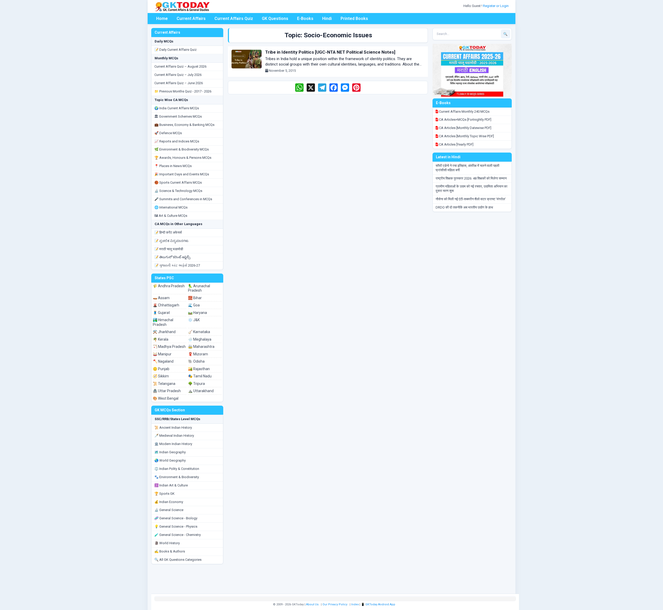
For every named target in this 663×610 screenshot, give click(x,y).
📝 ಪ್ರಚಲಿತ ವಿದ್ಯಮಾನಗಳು (171, 241)
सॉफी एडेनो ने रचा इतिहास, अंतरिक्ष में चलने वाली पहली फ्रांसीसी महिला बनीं (467, 168)
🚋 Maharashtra (201, 347)
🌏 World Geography (170, 460)
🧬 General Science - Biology (175, 518)
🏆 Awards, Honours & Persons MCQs (182, 158)
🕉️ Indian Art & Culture (171, 485)
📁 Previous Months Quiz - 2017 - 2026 (182, 91)
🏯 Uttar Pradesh (167, 391)
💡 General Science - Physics (175, 526)
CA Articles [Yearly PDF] (455, 144)
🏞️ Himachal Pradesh (163, 322)
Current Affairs (191, 18)
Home (162, 18)
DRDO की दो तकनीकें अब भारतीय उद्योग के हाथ (464, 207)
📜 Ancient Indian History (173, 427)
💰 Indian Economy (168, 502)
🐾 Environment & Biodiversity (176, 477)
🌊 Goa (194, 305)
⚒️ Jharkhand (164, 332)
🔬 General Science (168, 510)
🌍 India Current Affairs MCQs (176, 108)
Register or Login (496, 6)
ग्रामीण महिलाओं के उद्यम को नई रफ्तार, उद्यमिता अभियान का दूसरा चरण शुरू (471, 188)
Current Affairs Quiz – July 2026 (177, 75)
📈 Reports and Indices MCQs (176, 141)
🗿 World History (167, 543)
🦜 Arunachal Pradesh (199, 288)
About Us (312, 604)
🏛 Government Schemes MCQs (178, 116)
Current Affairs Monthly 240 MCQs (463, 111)
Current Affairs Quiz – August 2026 (180, 66)
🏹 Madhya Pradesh (169, 347)
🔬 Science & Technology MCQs (178, 191)
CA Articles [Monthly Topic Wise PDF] (466, 136)
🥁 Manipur (162, 354)
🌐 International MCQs (171, 207)
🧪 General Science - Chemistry (177, 535)
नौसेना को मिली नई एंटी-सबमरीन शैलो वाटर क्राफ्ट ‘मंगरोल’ (471, 199)
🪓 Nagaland (163, 361)
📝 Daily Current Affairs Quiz (175, 50)
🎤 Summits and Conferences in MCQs (183, 199)
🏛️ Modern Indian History (173, 444)
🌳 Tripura (196, 384)
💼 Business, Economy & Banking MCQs (184, 125)
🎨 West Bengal (165, 398)
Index (355, 604)
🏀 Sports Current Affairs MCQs (178, 182)
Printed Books (354, 18)
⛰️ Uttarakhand (201, 391)
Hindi (327, 18)
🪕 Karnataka (199, 332)
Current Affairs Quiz (233, 18)
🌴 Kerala (160, 339)
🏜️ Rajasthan (199, 369)
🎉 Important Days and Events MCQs (181, 174)
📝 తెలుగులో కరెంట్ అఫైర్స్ (172, 257)
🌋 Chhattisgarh (166, 305)
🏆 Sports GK (164, 494)
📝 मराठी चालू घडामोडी (168, 249)
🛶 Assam (161, 298)
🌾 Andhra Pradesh (169, 286)
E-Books (305, 18)
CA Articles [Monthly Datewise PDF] (464, 128)
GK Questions (275, 18)
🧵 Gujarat (161, 313)
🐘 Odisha (196, 361)
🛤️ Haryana (197, 313)
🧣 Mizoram (198, 354)
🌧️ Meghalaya (199, 339)
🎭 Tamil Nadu (200, 376)
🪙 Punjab (161, 369)
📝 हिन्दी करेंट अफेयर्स (168, 232)
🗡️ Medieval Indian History (174, 435)
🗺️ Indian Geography (170, 452)
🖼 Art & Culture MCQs (170, 216)
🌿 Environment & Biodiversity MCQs (181, 149)
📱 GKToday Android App (378, 604)
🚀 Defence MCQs (168, 133)
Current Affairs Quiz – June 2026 (178, 83)
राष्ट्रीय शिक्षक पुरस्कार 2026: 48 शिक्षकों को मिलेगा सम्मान (471, 178)
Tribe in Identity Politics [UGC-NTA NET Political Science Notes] (330, 52)
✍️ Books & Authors (169, 551)
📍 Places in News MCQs (173, 166)
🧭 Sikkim (161, 376)
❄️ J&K (194, 320)
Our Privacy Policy (334, 604)
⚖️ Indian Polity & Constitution (176, 469)
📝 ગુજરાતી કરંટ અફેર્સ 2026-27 (177, 265)
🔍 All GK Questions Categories (177, 560)
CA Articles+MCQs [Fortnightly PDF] (464, 119)
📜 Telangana (164, 384)
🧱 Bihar (195, 298)
